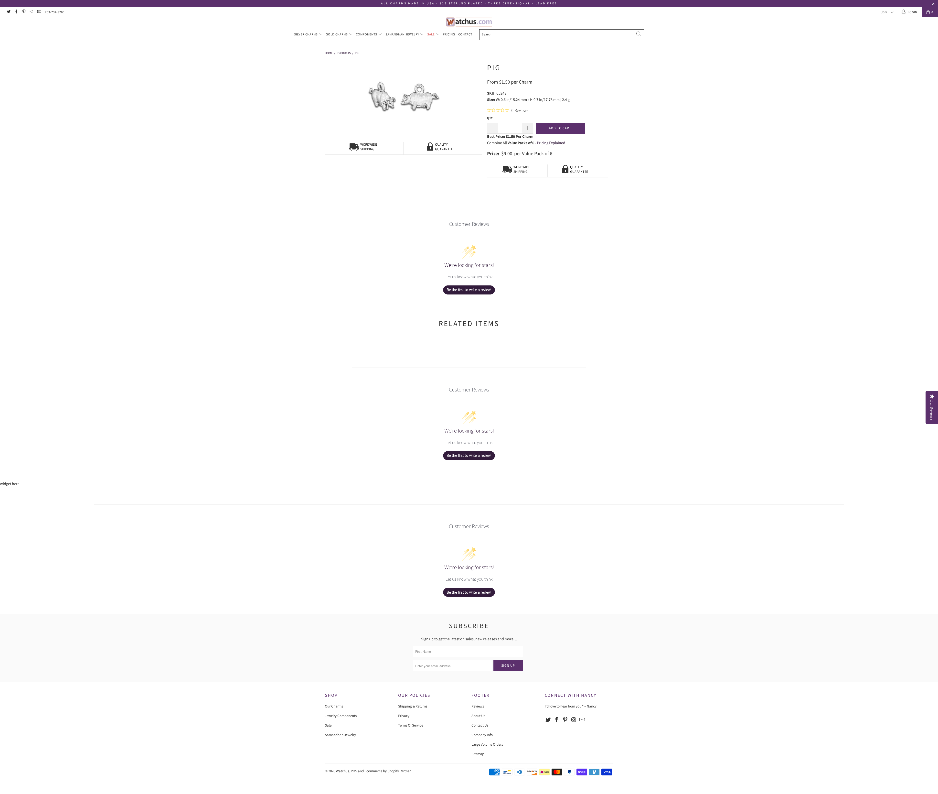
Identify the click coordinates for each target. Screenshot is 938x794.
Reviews (477, 706)
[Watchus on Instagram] (31, 12)
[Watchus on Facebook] (16, 12)
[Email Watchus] (39, 12)
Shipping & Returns (412, 706)
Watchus (342, 771)
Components (367, 34)
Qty (490, 118)
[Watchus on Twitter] (8, 12)
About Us (478, 715)
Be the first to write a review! (469, 289)
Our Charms (334, 706)
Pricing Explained (551, 143)
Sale (431, 34)
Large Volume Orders (487, 744)
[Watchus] (469, 22)
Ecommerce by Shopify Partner (387, 771)
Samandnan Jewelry (402, 34)
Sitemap (477, 754)
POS (354, 771)
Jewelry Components (341, 715)
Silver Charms (306, 34)
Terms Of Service (410, 725)
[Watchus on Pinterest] (23, 12)
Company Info (482, 735)
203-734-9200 (54, 12)
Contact (465, 34)
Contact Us (479, 725)
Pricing (449, 34)
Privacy (403, 715)
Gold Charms (337, 34)
